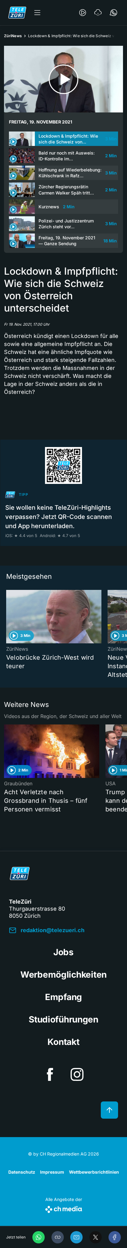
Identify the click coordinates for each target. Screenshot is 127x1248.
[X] (95, 1237)
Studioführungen (63, 1019)
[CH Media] (63, 1208)
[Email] (76, 1237)
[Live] (82, 13)
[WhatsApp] (38, 1237)
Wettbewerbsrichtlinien (94, 1172)
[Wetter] (98, 13)
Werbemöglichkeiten (63, 974)
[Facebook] (115, 1237)
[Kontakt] (113, 13)
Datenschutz (21, 1172)
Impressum (52, 1172)
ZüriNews (13, 35)
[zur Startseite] (17, 12)
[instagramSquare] (77, 1074)
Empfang (63, 997)
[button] (57, 1237)
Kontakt (63, 1042)
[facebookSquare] (50, 1074)
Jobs (63, 952)
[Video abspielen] (63, 79)
